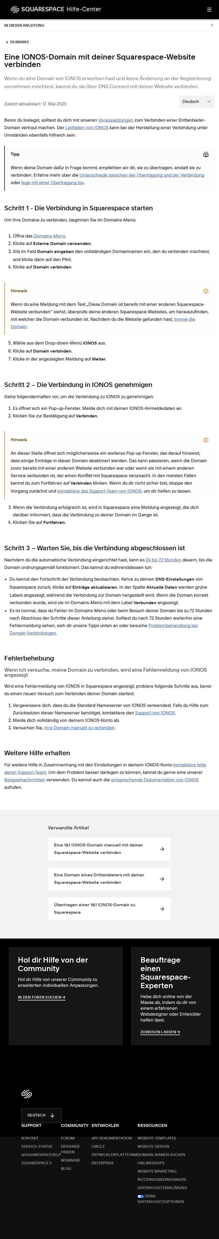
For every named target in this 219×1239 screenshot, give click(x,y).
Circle (98, 1147)
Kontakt (29, 1138)
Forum (68, 1138)
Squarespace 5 (36, 1163)
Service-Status (36, 1147)
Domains (19, 42)
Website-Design (153, 1147)
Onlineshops (151, 1163)
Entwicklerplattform (115, 1155)
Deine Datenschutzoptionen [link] (161, 1199)
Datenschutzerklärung (162, 1188)
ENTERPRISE (103, 1163)
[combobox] (197, 101)
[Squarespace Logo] (26, 1094)
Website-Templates (157, 1138)
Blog (66, 1169)
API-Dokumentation (112, 1138)
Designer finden (70, 1149)
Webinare (70, 1160)
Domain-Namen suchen (161, 1155)
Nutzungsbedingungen (162, 1180)
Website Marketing (157, 1171)
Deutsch (36, 1115)
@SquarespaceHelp (41, 1155)
